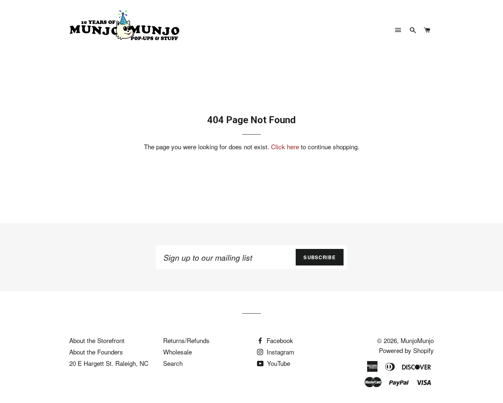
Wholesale (177, 351)
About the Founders (96, 351)
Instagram (279, 351)
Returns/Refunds (186, 340)
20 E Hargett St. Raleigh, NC (108, 363)
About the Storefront (96, 340)
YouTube (277, 363)
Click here (285, 146)
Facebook (279, 340)
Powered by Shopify (406, 350)
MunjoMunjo (417, 340)
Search (173, 363)
